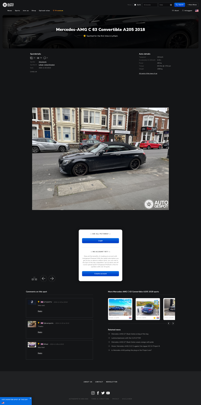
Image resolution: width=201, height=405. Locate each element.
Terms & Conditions (100, 399)
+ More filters (192, 5)
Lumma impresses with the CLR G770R (126, 338)
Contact (99, 382)
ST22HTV (48, 302)
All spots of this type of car (148, 73)
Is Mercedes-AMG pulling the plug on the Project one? (131, 350)
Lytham (41, 65)
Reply (40, 311)
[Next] (173, 323)
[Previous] (169, 323)
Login (100, 241)
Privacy (115, 399)
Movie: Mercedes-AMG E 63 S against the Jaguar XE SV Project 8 (135, 346)
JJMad (46, 344)
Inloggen (188, 11)
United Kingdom (49, 65)
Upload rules (44, 11)
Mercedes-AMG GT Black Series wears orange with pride (132, 342)
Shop (34, 11)
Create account (100, 274)
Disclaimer (127, 399)
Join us (26, 11)
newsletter (111, 382)
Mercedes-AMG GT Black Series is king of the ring (129, 334)
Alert (177, 11)
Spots (139, 5)
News (129, 5)
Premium (59, 11)
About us (88, 382)
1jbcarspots (42, 62)
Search (180, 5)
